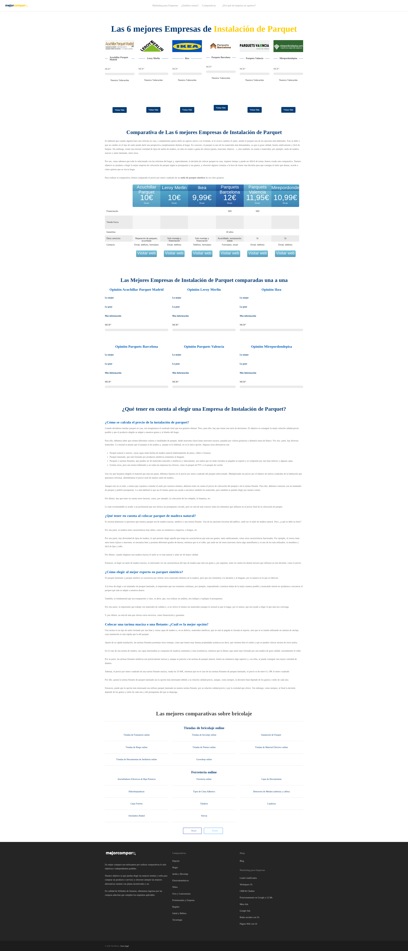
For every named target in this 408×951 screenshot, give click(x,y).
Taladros (204, 803)
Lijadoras (271, 803)
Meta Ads (244, 904)
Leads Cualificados (248, 878)
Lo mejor (109, 298)
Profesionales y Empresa (183, 900)
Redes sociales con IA (249, 917)
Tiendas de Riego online (136, 747)
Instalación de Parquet (271, 735)
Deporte (175, 861)
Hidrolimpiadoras (136, 791)
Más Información (113, 373)
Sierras (204, 816)
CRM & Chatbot (247, 891)
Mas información (113, 316)
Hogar (175, 867)
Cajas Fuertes (136, 803)
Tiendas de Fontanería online (137, 735)
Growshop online (204, 759)
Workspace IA (246, 884)
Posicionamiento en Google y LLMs (256, 897)
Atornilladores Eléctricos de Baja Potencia (136, 779)
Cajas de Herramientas (271, 779)
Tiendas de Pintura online (204, 747)
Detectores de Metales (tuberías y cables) (271, 791)
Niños (175, 887)
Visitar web (146, 253)
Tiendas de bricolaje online (204, 728)
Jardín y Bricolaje (180, 874)
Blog (242, 861)
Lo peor (108, 307)
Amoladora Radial (136, 816)
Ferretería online (204, 772)
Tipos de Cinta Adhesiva (204, 791)
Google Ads (245, 911)
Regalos (175, 907)
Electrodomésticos (180, 880)
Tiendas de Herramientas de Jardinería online (136, 759)
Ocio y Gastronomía (181, 894)
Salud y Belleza (179, 913)
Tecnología (177, 920)
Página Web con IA (248, 924)
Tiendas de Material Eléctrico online (271, 747)
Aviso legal (124, 946)
